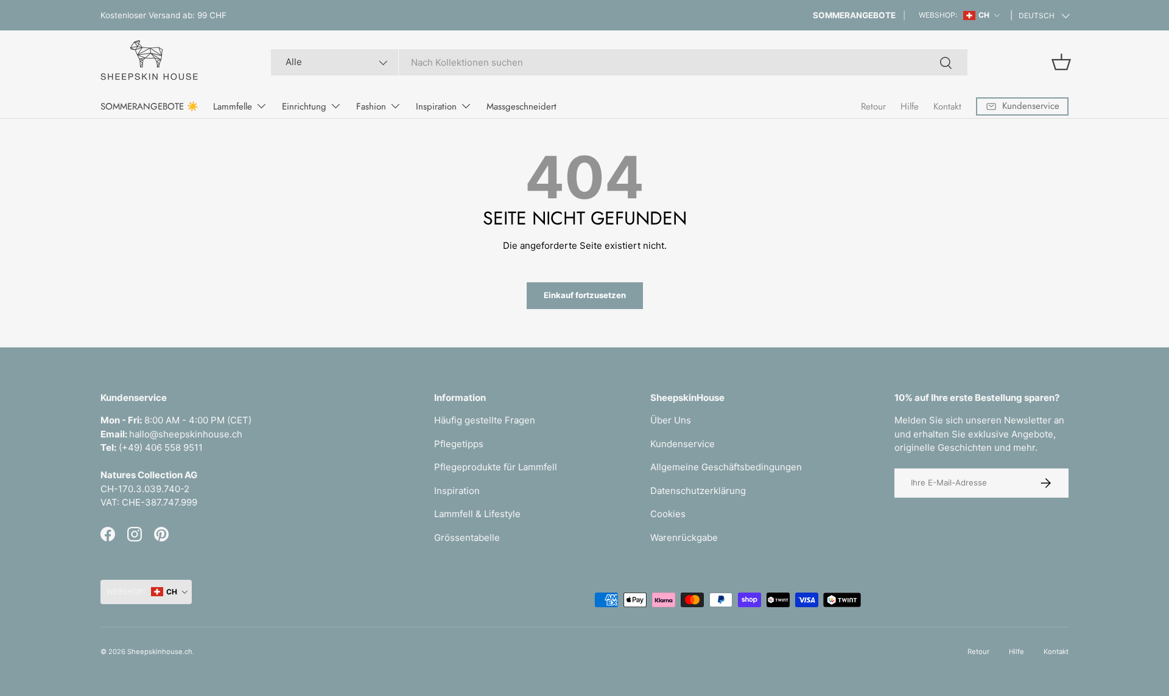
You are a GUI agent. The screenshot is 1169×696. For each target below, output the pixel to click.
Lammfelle (232, 106)
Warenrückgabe (684, 537)
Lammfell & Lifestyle (477, 514)
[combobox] (619, 62)
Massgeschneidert (521, 106)
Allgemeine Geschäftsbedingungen (726, 467)
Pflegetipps (458, 444)
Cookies (668, 514)
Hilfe (909, 106)
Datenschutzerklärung (698, 490)
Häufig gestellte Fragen (484, 420)
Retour (873, 106)
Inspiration (436, 106)
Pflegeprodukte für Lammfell (495, 467)
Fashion (371, 106)
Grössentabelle (467, 537)
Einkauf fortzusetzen (585, 295)
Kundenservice (682, 444)
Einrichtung (304, 106)
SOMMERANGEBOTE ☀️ (149, 106)
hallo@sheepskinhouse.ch (185, 434)
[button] (1061, 62)
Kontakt (947, 106)
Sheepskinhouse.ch (159, 651)
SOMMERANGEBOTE (854, 15)
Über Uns (670, 420)
